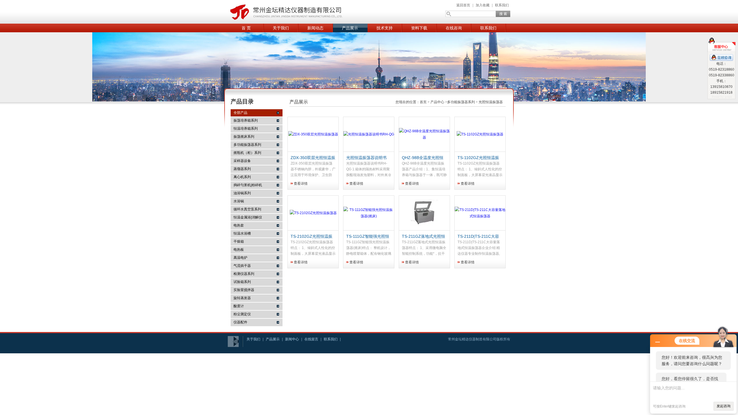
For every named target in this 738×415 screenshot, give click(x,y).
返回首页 (463, 5)
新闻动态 (315, 28)
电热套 (239, 225)
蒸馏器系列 (242, 169)
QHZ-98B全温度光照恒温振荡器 (422, 158)
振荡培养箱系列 (246, 120)
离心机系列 (242, 177)
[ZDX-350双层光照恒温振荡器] (313, 134)
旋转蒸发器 (242, 298)
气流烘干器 (242, 266)
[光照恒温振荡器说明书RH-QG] (368, 134)
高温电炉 (240, 258)
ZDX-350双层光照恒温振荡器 (313, 158)
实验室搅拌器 (244, 290)
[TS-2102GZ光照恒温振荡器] (313, 213)
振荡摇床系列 (244, 137)
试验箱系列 (242, 282)
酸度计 (239, 306)
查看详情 (301, 184)
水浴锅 (239, 201)
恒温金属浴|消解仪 (248, 217)
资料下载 (419, 28)
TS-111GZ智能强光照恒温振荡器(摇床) (367, 236)
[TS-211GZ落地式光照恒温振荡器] (424, 213)
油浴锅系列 (242, 193)
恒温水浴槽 (242, 233)
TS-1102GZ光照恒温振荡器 (478, 158)
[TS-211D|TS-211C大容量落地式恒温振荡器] (480, 213)
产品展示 (350, 28)
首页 (423, 102)
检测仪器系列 (244, 274)
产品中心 (437, 102)
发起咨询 (724, 406)
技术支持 (384, 28)
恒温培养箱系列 (246, 129)
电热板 (239, 250)
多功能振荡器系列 (247, 145)
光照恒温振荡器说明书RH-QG (366, 158)
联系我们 (502, 5)
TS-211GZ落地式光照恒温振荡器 (423, 236)
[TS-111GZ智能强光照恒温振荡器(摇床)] (368, 213)
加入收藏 (483, 5)
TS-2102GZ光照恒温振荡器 (311, 236)
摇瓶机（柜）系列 (247, 153)
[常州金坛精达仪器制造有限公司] (285, 12)
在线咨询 (454, 28)
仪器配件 (240, 322)
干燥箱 (239, 241)
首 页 (246, 28)
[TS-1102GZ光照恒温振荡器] (480, 134)
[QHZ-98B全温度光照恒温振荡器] (424, 134)
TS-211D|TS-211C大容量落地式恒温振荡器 (478, 236)
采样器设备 (242, 161)
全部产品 (240, 113)
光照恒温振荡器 (491, 102)
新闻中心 (292, 339)
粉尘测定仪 (242, 314)
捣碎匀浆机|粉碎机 (248, 185)
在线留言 (311, 339)
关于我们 (281, 28)
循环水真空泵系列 (247, 209)
